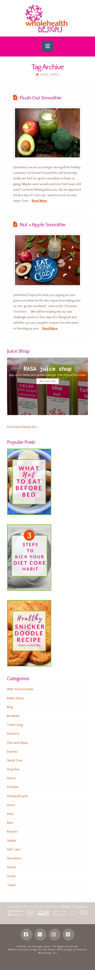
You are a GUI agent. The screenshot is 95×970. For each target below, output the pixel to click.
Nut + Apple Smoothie (42, 225)
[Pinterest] (68, 935)
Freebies (13, 787)
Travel (11, 885)
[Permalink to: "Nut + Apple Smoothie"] (47, 260)
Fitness (11, 778)
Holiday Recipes (17, 796)
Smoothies (14, 858)
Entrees (12, 751)
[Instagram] (55, 935)
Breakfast (13, 716)
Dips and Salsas (17, 743)
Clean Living (15, 725)
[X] (40, 935)
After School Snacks (20, 689)
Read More (39, 201)
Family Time (15, 760)
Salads (11, 840)
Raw (10, 823)
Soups (11, 876)
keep (10, 814)
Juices (11, 805)
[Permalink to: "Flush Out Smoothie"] (47, 133)
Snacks (11, 867)
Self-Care (13, 849)
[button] (47, 46)
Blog (10, 707)
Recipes (12, 831)
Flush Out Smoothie (40, 98)
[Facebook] (26, 935)
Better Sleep (15, 698)
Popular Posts (21, 442)
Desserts (13, 734)
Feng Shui (13, 769)
